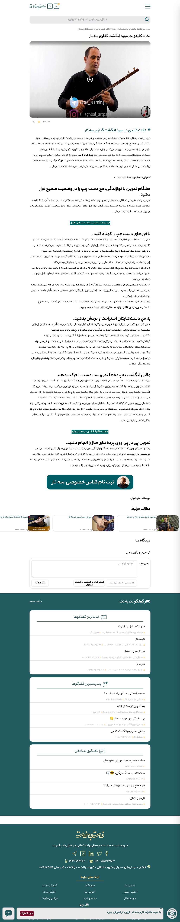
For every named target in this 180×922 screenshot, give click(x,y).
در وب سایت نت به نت (125, 178)
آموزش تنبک (49, 892)
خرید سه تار (130, 898)
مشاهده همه (36, 602)
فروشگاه (90, 886)
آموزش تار (90, 892)
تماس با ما (130, 886)
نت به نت (146, 29)
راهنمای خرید (90, 898)
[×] (8, 913)
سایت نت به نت (118, 138)
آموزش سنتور (130, 892)
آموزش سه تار (143, 178)
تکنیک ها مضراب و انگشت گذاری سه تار (126, 29)
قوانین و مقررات (50, 898)
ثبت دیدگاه (40, 583)
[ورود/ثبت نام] (50, 6)
